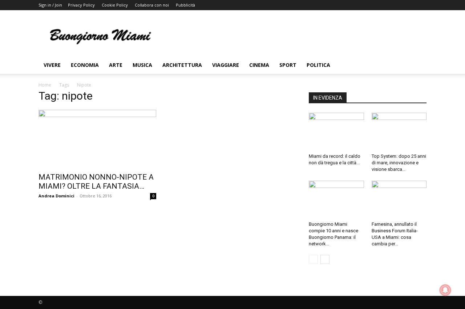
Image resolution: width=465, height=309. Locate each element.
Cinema (259, 64)
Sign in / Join (50, 5)
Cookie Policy (115, 5)
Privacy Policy (81, 5)
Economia (85, 64)
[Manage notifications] (445, 290)
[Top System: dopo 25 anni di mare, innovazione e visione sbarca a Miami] (399, 132)
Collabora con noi (152, 5)
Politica (318, 64)
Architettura (182, 64)
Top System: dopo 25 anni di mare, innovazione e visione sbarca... (399, 162)
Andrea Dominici (56, 195)
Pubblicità (185, 5)
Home (45, 85)
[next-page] (324, 259)
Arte (115, 64)
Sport (287, 64)
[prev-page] (313, 259)
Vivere (52, 64)
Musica (142, 64)
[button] (417, 65)
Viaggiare (225, 64)
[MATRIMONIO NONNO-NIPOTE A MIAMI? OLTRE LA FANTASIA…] (97, 139)
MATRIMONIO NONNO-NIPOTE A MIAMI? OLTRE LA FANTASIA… (96, 181)
